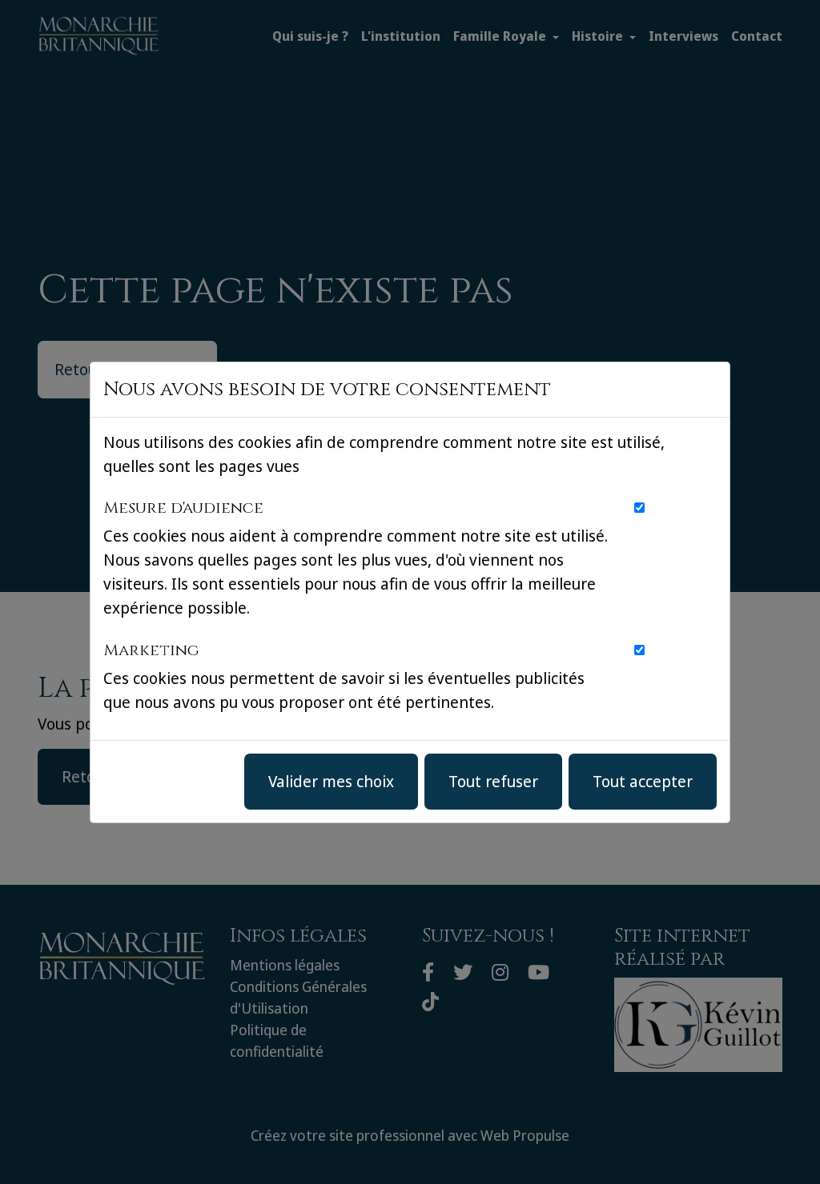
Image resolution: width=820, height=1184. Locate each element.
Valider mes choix (331, 781)
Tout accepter (643, 781)
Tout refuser (493, 781)
